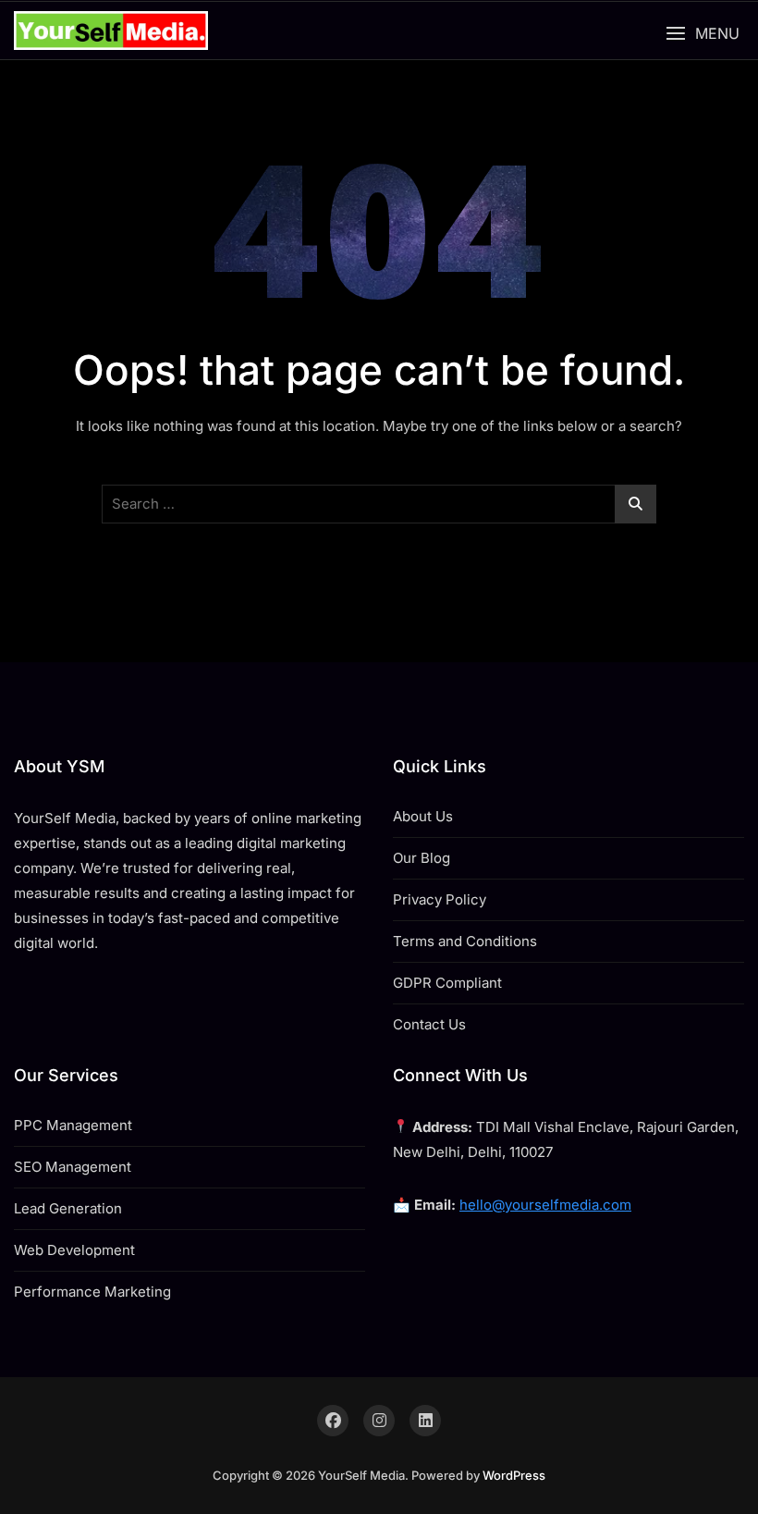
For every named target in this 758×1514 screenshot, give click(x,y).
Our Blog (421, 858)
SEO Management (72, 1167)
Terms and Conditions (465, 941)
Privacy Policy (439, 899)
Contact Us (429, 1024)
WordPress (514, 1475)
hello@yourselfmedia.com (545, 1204)
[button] (703, 34)
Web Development (74, 1250)
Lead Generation (68, 1208)
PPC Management (73, 1125)
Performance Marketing (92, 1291)
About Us (423, 816)
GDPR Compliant (447, 982)
